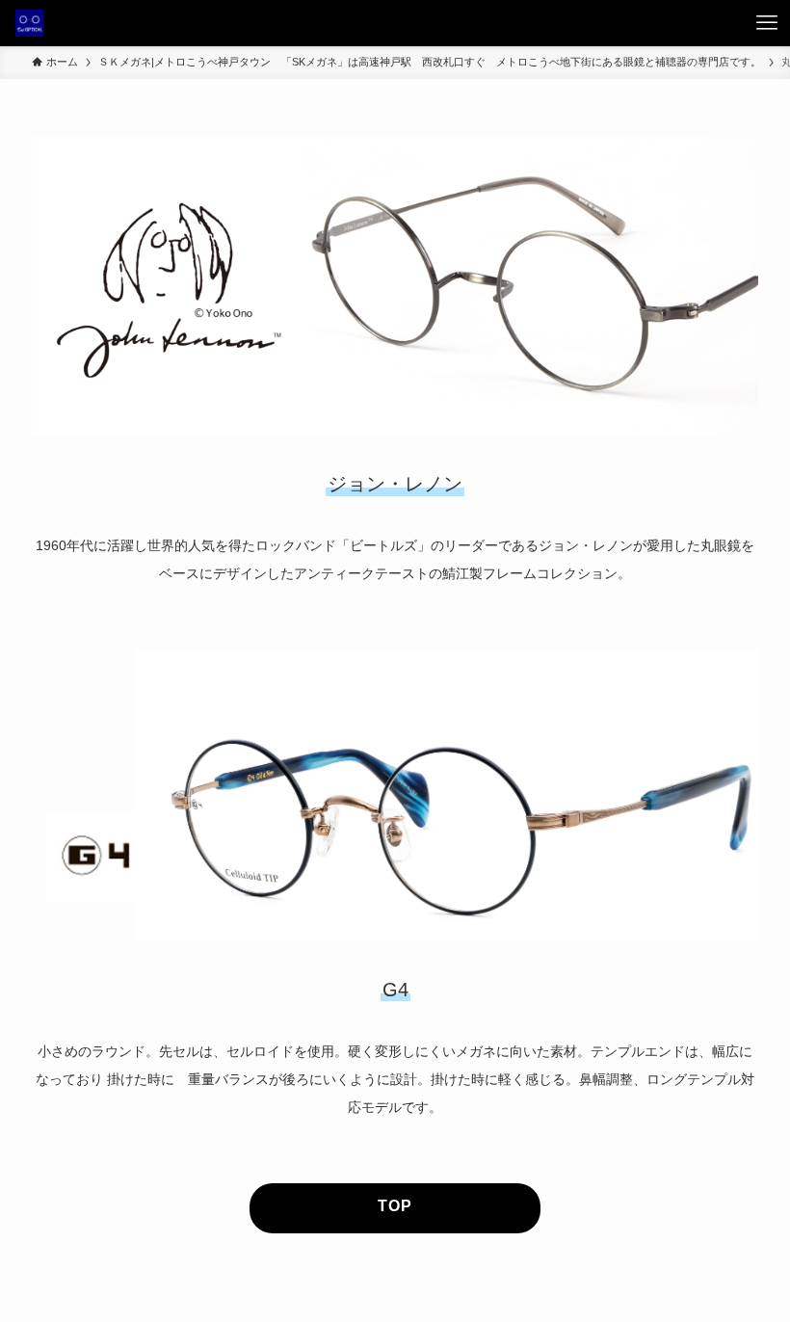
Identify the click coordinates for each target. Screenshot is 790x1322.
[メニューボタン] (767, 23)
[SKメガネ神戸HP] (29, 23)
